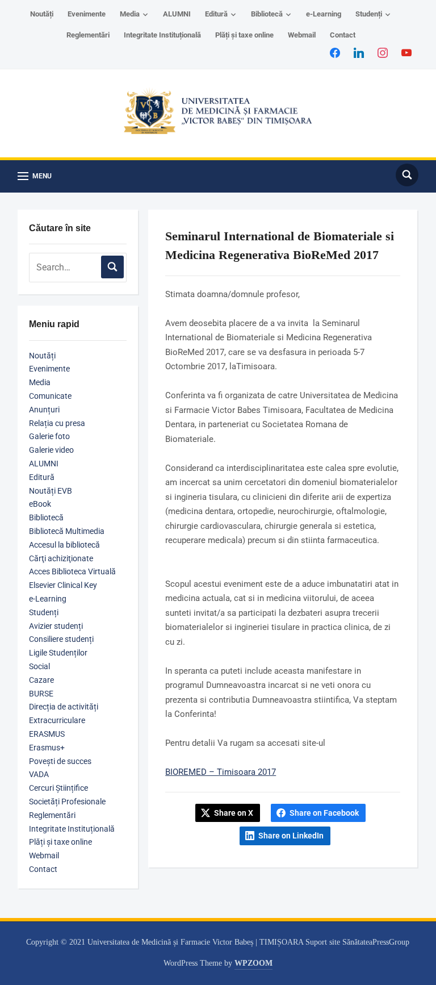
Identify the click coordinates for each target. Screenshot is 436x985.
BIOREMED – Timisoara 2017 (220, 772)
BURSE (41, 693)
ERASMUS (47, 733)
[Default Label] (406, 52)
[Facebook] (335, 52)
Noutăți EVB (50, 490)
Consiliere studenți (61, 639)
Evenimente (87, 14)
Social (39, 666)
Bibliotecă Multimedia (66, 531)
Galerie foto (49, 436)
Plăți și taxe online (244, 35)
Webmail (302, 35)
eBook (40, 503)
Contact (342, 35)
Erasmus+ (47, 747)
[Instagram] (382, 52)
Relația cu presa (57, 423)
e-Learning (323, 14)
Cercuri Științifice (58, 787)
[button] (35, 176)
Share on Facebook (324, 812)
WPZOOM (253, 963)
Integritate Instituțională (162, 35)
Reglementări (88, 35)
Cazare (41, 680)
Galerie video (51, 449)
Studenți (368, 14)
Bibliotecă (267, 14)
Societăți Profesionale (67, 801)
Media (130, 14)
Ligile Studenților (58, 652)
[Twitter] (358, 52)
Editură (216, 14)
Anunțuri (44, 409)
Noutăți (41, 14)
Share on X (233, 812)
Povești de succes (60, 761)
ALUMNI (177, 14)
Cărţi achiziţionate (61, 558)
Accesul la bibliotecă (64, 544)
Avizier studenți (56, 626)
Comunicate (50, 395)
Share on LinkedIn (291, 835)
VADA (39, 774)
